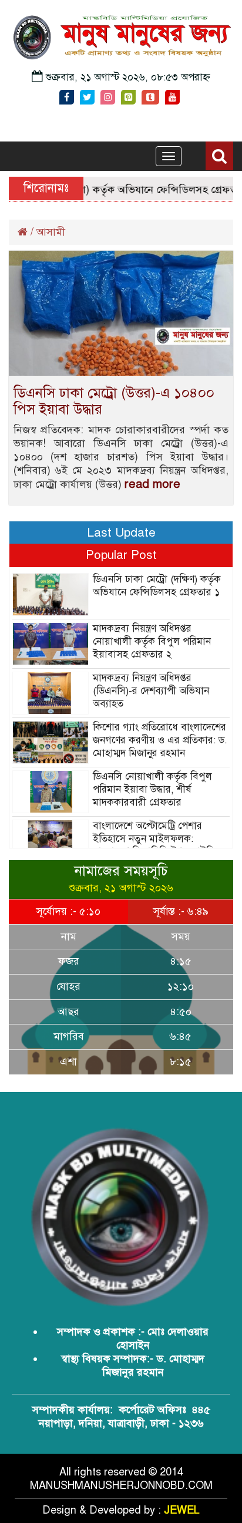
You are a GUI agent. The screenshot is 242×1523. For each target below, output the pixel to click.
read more (152, 484)
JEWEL (182, 1510)
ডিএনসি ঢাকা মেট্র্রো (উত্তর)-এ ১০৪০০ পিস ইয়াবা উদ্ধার (114, 401)
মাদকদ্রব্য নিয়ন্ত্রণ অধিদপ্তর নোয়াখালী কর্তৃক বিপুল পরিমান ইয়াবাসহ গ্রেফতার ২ (152, 641)
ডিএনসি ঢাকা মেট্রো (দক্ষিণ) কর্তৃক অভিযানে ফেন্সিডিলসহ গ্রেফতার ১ (157, 585)
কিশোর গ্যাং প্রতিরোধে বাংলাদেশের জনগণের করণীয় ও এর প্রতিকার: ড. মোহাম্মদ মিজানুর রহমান (160, 740)
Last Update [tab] (121, 532)
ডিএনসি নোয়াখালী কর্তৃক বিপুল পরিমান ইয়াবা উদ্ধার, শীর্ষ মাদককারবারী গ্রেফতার (152, 789)
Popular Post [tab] (121, 554)
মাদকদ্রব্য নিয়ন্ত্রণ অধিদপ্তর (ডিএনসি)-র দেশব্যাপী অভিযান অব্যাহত (151, 691)
